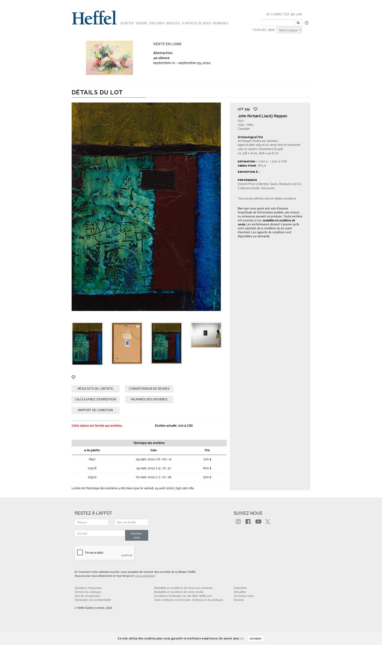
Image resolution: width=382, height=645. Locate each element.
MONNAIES (220, 23)
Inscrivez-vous (137, 535)
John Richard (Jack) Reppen (262, 116)
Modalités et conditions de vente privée (178, 592)
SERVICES (173, 23)
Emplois (239, 600)
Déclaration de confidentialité (93, 600)
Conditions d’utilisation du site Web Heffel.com (183, 596)
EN (293, 14)
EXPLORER (156, 23)
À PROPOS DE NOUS (196, 23)
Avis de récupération (87, 596)
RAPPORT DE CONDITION (95, 410)
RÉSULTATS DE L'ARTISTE (95, 388)
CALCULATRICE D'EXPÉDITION (95, 399)
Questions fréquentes (88, 588)
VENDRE (141, 23)
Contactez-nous (244, 596)
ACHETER (127, 23)
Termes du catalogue (88, 592)
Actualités (240, 592)
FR (300, 14)
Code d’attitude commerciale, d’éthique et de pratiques (188, 600)
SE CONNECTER (277, 14)
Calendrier (240, 588)
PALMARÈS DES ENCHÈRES (149, 399)
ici (241, 638)
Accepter (256, 638)
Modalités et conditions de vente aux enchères (183, 588)
